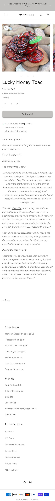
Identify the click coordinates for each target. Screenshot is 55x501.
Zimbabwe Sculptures (14, 444)
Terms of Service (12, 457)
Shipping (5, 93)
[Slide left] (21, 76)
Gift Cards (9, 438)
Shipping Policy (12, 470)
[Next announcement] (50, 5)
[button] (6, 15)
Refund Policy (11, 464)
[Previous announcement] (5, 5)
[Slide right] (33, 76)
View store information (15, 131)
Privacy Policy (11, 451)
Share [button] (7, 300)
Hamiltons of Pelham (30, 499)
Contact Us (10, 414)
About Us (9, 432)
